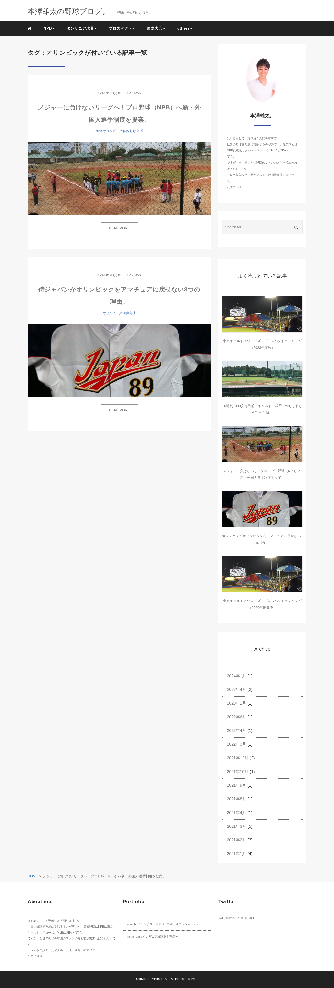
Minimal (157, 979)
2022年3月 (236, 744)
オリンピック (112, 131)
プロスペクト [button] (120, 28)
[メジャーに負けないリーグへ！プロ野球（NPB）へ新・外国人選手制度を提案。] (119, 178)
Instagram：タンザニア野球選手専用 (151, 936)
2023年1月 (236, 703)
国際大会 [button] (155, 28)
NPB (99, 131)
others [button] (183, 28)
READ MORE (119, 228)
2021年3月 (236, 826)
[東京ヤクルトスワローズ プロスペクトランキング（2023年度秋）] (262, 314)
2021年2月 (236, 840)
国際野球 (129, 131)
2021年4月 (236, 812)
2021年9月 (236, 785)
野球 (140, 131)
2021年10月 (237, 771)
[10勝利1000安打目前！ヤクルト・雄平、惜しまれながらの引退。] (262, 379)
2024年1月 (236, 676)
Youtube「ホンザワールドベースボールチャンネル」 (161, 924)
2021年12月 (237, 758)
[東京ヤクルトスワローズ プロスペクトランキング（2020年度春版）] (262, 574)
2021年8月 (236, 799)
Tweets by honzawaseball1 (236, 918)
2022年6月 (236, 717)
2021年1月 (236, 853)
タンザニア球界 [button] (80, 28)
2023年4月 (236, 689)
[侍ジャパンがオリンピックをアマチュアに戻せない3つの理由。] (119, 360)
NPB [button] (48, 28)
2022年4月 (236, 730)
